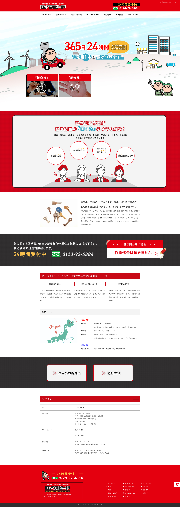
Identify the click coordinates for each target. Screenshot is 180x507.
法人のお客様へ (92, 14)
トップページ (47, 14)
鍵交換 (109, 486)
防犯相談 (145, 486)
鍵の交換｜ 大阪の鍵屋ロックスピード (169, 2)
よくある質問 (147, 483)
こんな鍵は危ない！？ (131, 493)
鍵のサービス (61, 14)
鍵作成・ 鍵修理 (112, 493)
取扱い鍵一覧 (77, 14)
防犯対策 (107, 14)
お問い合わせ (132, 14)
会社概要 (119, 14)
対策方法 (127, 496)
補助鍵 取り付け (112, 496)
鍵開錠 (109, 490)
